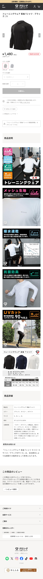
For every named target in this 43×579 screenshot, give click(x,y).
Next (39, 35)
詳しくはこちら (25, 102)
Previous (4, 35)
